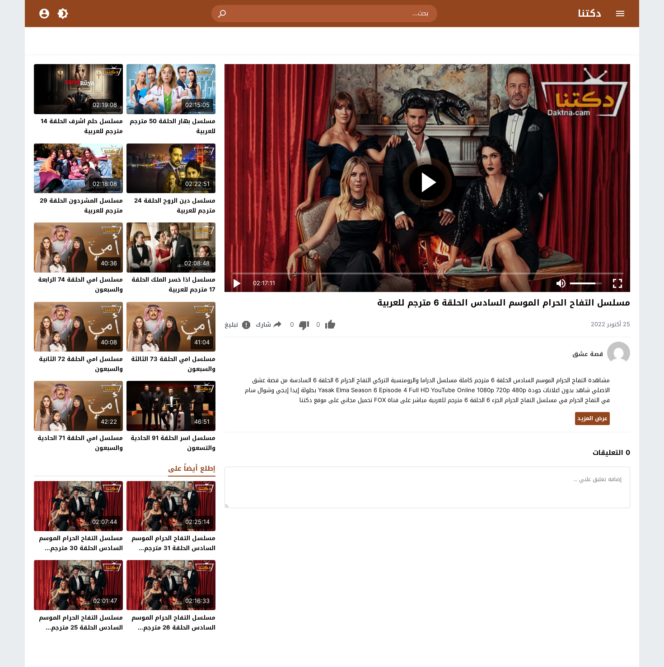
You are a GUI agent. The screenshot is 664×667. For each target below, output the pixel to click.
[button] (222, 13)
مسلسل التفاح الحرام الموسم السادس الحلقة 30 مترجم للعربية (81, 548)
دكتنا (589, 14)
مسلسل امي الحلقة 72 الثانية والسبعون (81, 364)
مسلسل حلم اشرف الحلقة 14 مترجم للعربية (82, 126)
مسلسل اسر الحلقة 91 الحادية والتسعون (173, 443)
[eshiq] (618, 362)
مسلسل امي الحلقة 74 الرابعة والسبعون (80, 284)
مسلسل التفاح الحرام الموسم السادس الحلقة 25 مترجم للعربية (81, 627)
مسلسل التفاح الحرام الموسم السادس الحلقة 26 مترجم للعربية (173, 627)
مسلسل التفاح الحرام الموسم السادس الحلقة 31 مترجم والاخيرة (173, 548)
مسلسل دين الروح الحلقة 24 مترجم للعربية (174, 205)
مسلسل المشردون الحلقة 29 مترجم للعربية (81, 205)
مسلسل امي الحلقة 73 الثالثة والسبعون (173, 364)
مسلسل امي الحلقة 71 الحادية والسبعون (80, 443)
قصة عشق (587, 354)
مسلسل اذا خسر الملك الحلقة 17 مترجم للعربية (173, 284)
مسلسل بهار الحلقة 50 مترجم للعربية (172, 126)
